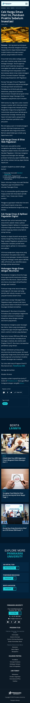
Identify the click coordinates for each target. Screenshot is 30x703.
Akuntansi (15, 647)
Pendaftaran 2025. (19, 366)
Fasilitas (15, 681)
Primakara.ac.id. (12, 381)
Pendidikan (15, 659)
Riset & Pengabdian (15, 666)
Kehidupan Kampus (15, 664)
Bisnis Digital (15, 649)
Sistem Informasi (15, 637)
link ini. (22, 383)
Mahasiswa (15, 674)
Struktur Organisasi (15, 676)
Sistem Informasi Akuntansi (15, 639)
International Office (15, 679)
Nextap (18, 700)
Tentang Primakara (15, 662)
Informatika (15, 635)
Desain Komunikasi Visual (15, 641)
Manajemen (15, 651)
